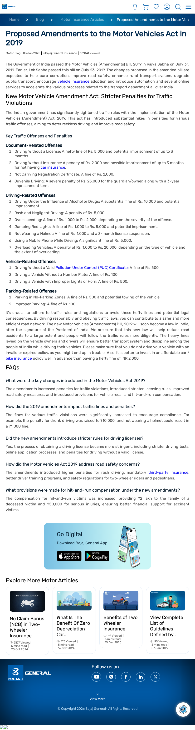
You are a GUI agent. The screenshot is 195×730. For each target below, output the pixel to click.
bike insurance (19, 358)
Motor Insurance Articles (82, 19)
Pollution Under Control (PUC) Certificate (92, 267)
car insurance (53, 167)
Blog (40, 19)
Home (14, 19)
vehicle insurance (73, 81)
